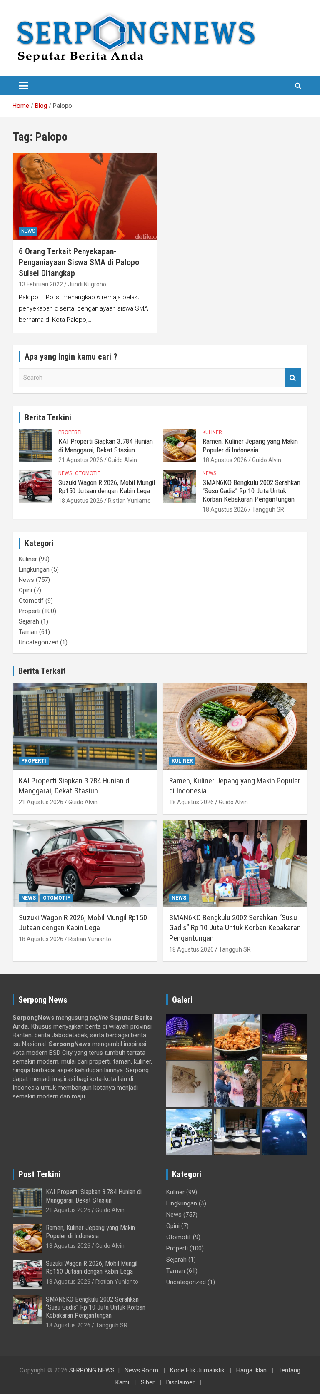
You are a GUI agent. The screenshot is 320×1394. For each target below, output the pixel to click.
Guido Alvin (122, 460)
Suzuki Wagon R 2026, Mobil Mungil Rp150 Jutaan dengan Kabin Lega (106, 486)
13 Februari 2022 (41, 284)
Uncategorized (38, 642)
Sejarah (29, 621)
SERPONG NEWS (92, 1370)
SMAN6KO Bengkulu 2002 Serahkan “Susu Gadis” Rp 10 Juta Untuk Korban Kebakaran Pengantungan (251, 491)
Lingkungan (34, 569)
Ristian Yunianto (129, 500)
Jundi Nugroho (87, 284)
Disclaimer (180, 1382)
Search (293, 377)
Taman (28, 632)
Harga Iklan (251, 1370)
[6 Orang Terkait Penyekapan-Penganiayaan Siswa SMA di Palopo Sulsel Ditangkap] (85, 196)
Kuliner (212, 432)
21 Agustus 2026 (80, 460)
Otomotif (87, 473)
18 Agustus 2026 (224, 460)
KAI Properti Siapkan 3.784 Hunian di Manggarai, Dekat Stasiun (105, 445)
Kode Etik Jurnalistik (197, 1370)
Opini (25, 590)
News (28, 231)
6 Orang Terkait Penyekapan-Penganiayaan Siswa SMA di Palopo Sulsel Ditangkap (79, 262)
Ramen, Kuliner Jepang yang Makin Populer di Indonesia (250, 445)
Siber (148, 1382)
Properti (70, 432)
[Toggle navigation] (23, 85)
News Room (141, 1370)
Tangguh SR (268, 509)
